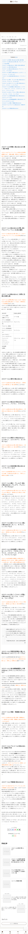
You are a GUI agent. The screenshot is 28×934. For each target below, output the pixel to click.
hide (16, 57)
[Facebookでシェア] (11, 830)
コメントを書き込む (14, 923)
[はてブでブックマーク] (13, 830)
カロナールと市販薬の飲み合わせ (10, 108)
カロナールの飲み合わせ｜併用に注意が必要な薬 (13, 65)
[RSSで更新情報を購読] (15, 836)
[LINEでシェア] (17, 830)
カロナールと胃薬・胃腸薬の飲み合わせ (11, 103)
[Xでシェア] (8, 830)
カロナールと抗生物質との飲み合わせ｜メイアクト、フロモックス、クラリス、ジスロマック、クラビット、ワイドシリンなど (13, 88)
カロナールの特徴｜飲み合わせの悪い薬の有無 (13, 60)
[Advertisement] (14, 18)
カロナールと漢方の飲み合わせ (9, 67)
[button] (20, 830)
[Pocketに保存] (15, 830)
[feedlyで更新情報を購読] (13, 836)
